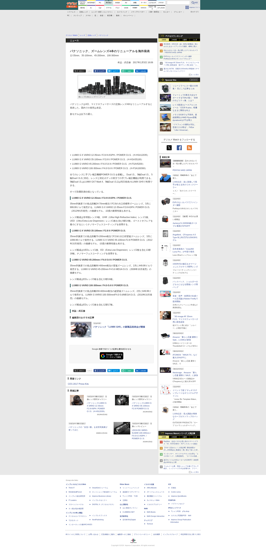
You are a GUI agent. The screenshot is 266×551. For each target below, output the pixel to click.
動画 (117, 15)
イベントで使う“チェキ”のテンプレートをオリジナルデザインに (185, 393)
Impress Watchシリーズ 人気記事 (180, 433)
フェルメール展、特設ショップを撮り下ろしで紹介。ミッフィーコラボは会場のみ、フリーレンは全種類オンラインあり (181, 468)
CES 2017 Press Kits (78, 384)
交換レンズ (83, 12)
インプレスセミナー (99, 500)
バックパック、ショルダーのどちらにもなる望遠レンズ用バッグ (185, 284)
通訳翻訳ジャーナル (154, 496)
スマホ (88, 15)
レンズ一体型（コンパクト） (102, 12)
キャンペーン (128, 15)
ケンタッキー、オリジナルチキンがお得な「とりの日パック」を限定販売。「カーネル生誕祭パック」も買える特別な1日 (181, 456)
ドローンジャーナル (76, 504)
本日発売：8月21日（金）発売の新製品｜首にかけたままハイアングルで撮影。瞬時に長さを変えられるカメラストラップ (181, 46)
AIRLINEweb (152, 488)
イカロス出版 (149, 484)
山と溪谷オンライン (130, 508)
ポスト (81, 71)
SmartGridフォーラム (100, 488)
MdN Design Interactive (155, 516)
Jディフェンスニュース (155, 492)
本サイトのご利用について (75, 534)
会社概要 (156, 534)
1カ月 (195, 40)
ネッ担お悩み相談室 (76, 509)
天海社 (173, 488)
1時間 (164, 40)
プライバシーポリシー (142, 534)
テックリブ (148, 520)
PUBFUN (171, 500)
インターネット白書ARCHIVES (80, 525)
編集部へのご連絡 (124, 534)
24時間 (174, 40)
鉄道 (101, 15)
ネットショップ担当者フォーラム (104, 492)
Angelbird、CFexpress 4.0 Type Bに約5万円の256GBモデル (185, 237)
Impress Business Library (101, 496)
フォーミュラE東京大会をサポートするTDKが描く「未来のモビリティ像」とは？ (185, 98)
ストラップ (77, 15)
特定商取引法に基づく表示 (191, 534)
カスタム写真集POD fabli (181, 515)
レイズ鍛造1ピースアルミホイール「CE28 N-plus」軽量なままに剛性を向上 (185, 107)
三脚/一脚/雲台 (154, 12)
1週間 (184, 40)
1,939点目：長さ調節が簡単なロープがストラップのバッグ (185, 416)
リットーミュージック (131, 488)
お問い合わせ (93, 534)
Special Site (170, 80)
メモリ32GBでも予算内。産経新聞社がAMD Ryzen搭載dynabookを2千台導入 (185, 117)
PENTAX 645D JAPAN (182, 170)
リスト (89, 71)
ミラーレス (71, 12)
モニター (166, 12)
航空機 (109, 15)
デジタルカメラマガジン (78, 516)
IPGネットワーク (174, 508)
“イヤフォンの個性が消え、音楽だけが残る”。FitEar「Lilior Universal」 (185, 127)
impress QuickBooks (178, 496)
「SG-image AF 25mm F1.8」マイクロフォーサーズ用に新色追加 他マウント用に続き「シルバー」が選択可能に (181, 65)
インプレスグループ (170, 534)
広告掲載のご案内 (108, 534)
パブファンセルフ (177, 504)
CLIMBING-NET (129, 512)
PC (68, 15)
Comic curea (176, 492)
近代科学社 (124, 516)
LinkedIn (143, 71)
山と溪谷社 (124, 504)
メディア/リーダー (138, 12)
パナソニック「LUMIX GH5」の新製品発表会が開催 (119, 327)
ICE (169, 484)
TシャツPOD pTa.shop (180, 511)
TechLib (150, 524)
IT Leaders (73, 500)
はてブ (115, 71)
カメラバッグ (122, 12)
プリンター (178, 12)
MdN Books (151, 512)
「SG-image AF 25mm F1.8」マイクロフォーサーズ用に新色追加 (185, 319)
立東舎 (125, 500)
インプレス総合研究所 (77, 496)
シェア (101, 71)
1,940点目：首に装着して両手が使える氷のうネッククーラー (185, 184)
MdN (146, 509)
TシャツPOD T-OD (130, 496)
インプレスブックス (99, 515)
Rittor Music (124, 484)
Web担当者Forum (75, 492)
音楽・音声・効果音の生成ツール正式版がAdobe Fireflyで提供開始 (185, 299)
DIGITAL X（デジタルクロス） (103, 504)
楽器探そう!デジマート (131, 492)
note (129, 71)
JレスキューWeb (153, 500)
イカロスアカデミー (154, 504)
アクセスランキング (174, 36)
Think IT (72, 488)
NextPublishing (98, 520)
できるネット (74, 520)
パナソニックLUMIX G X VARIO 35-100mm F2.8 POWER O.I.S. (142, 406)
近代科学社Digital (129, 520)
